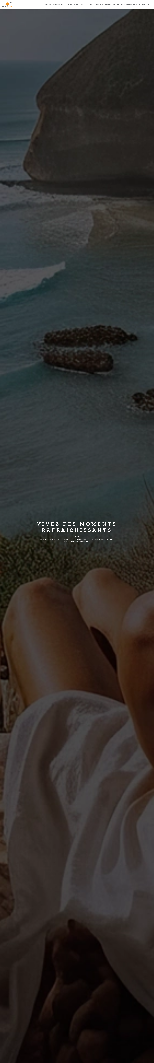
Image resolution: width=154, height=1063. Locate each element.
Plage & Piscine (72, 4)
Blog (150, 4)
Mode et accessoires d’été (105, 4)
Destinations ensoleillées (54, 4)
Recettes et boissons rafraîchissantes (131, 4)
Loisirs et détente (86, 4)
